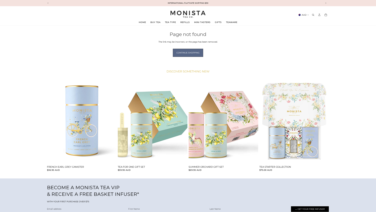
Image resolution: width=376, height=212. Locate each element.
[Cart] (326, 15)
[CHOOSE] (183, 159)
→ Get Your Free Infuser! (310, 209)
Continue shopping (188, 52)
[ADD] (112, 159)
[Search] (313, 15)
